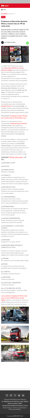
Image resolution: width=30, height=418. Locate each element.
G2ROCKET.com (18, 416)
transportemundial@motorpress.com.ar (15, 405)
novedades (4, 13)
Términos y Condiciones (19, 407)
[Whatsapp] (27, 43)
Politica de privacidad (14, 409)
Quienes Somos (7, 407)
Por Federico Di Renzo (10, 42)
